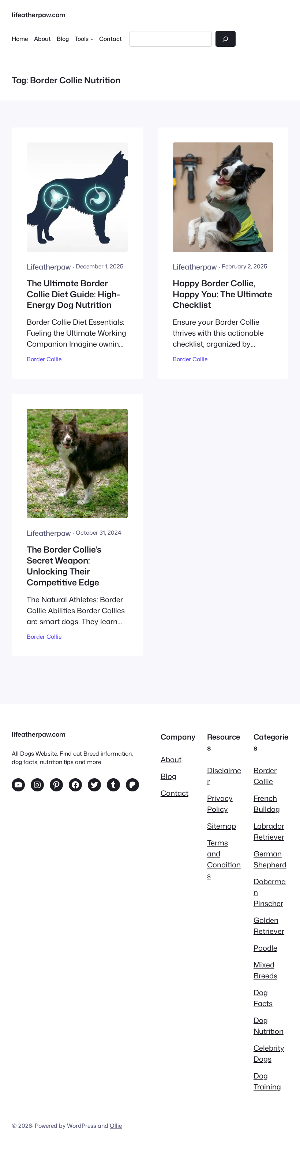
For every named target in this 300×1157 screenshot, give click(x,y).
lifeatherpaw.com (38, 14)
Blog (168, 776)
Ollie (116, 1126)
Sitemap (221, 826)
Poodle (265, 948)
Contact (174, 793)
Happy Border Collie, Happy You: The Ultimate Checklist (222, 294)
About (171, 759)
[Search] (225, 39)
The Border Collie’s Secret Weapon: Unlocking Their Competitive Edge (64, 566)
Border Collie (44, 359)
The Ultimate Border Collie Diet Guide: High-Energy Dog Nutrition (73, 294)
